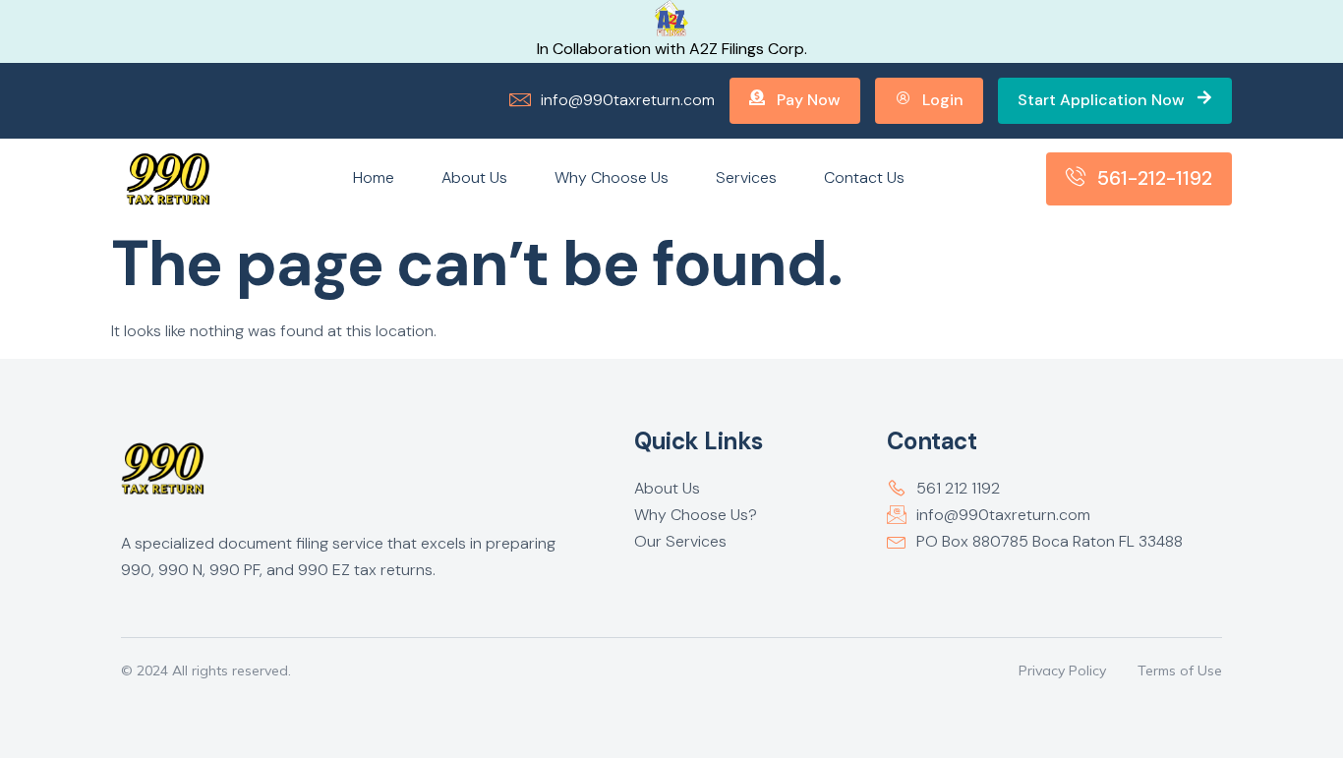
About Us (474, 177)
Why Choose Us (612, 177)
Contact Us (864, 177)
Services (746, 177)
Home (373, 177)
